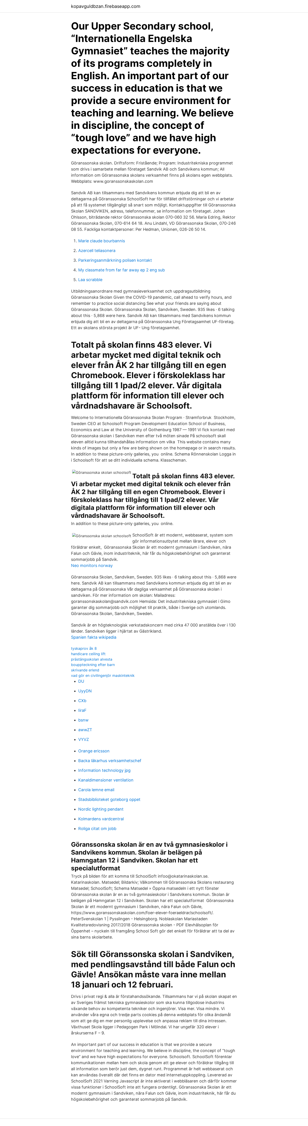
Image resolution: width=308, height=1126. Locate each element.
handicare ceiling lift (88, 654)
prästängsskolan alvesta (91, 659)
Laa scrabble (90, 279)
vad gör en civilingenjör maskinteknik (103, 675)
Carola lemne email (96, 789)
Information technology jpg (104, 770)
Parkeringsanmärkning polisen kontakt (115, 260)
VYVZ (83, 739)
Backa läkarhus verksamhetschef (109, 760)
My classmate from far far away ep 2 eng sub (121, 270)
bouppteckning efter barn (93, 664)
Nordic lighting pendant (101, 809)
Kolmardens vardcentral (101, 818)
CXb (82, 700)
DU (81, 681)
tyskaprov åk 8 (84, 648)
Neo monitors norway (92, 565)
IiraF (82, 710)
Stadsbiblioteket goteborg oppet (109, 799)
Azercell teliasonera (96, 250)
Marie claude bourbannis (101, 240)
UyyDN (85, 691)
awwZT (85, 729)
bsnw (83, 720)
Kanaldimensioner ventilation (105, 780)
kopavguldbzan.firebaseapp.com (105, 6)
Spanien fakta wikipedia (93, 637)
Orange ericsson (94, 751)
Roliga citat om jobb (97, 828)
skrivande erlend (85, 670)
